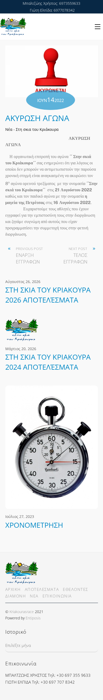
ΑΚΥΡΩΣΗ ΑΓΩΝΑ (37, 118)
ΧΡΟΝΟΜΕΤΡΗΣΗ (34, 525)
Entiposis (33, 617)
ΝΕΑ (34, 596)
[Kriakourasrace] (21, 581)
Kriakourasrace (22, 611)
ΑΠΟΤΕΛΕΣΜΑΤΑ (42, 589)
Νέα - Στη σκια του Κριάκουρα (32, 129)
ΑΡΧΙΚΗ (13, 589)
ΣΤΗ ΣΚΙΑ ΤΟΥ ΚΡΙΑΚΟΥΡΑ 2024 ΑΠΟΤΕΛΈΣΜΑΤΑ (48, 362)
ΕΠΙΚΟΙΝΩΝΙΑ (57, 596)
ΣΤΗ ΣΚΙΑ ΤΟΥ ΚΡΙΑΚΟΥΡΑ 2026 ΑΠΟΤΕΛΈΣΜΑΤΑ (48, 295)
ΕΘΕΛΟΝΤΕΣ (75, 589)
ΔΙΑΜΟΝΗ (15, 596)
